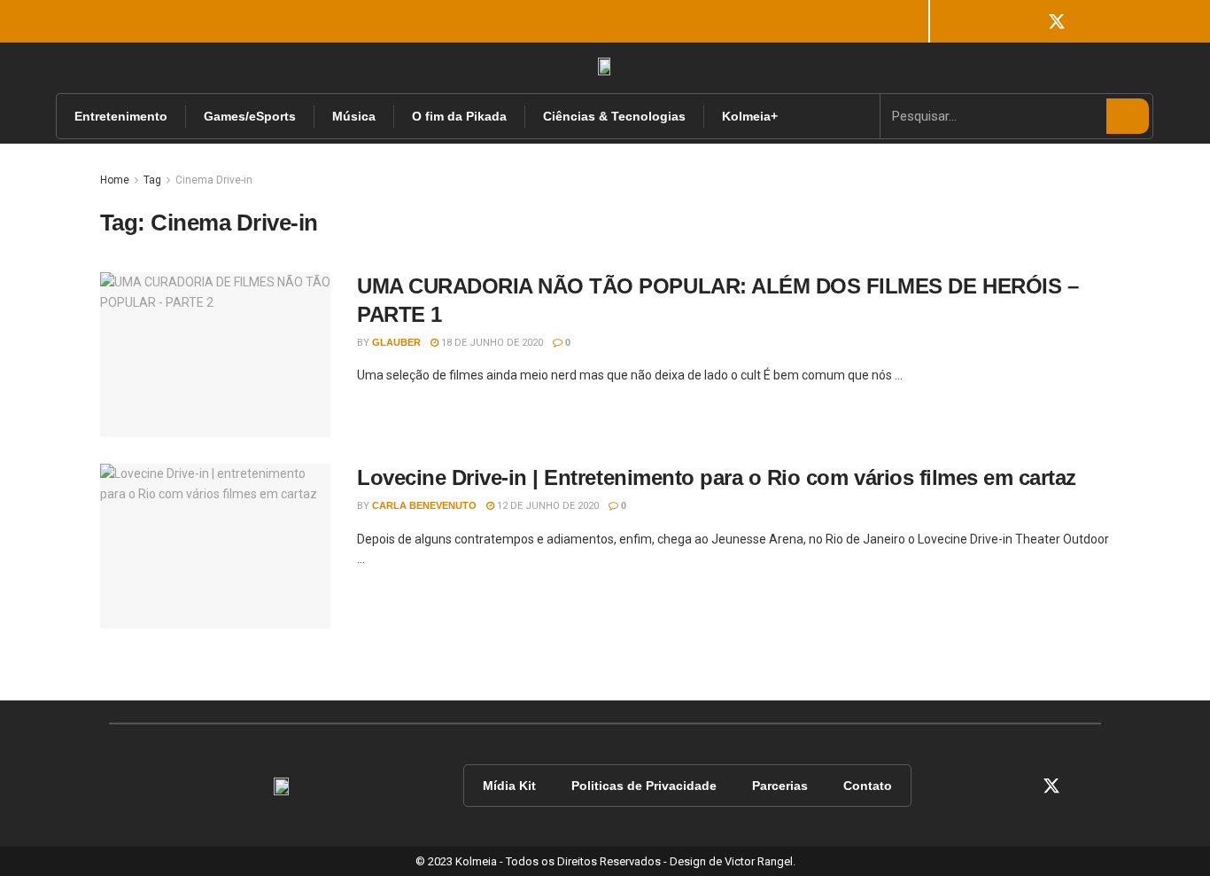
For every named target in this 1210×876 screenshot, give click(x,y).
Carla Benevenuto (424, 505)
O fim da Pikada (459, 116)
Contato (867, 785)
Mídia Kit (509, 785)
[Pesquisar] (1127, 116)
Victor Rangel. (760, 861)
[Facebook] (982, 21)
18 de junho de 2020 (490, 342)
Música (354, 116)
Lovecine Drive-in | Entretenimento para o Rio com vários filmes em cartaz (716, 477)
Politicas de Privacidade (644, 785)
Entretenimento (120, 116)
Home (114, 180)
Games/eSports (250, 116)
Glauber (396, 342)
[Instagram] (1007, 21)
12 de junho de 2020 (546, 506)
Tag (152, 180)
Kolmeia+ (750, 116)
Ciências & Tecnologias (614, 116)
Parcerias (780, 785)
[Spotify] (1081, 21)
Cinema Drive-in (213, 180)
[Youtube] (1032, 21)
